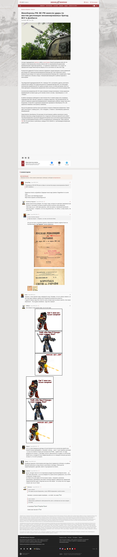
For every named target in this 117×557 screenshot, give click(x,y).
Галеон (26, 461)
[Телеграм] (21, 549)
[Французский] (72, 549)
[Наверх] (94, 549)
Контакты (69, 537)
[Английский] (62, 549)
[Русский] (60, 549)
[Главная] (20, 5)
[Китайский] (75, 549)
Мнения (61, 5)
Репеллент (29, 487)
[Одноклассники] (24, 549)
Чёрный (28, 446)
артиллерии (47, 62)
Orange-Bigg (27, 182)
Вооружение (49, 5)
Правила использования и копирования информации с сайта (32, 544)
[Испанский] (70, 549)
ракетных (36, 62)
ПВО (22, 121)
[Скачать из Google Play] (37, 549)
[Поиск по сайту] (96, 5)
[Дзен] (30, 549)
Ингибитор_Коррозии (31, 201)
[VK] (27, 549)
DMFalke (28, 305)
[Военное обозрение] (59, 2)
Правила (80, 537)
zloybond (28, 470)
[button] (86, 2)
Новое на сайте (73, 5)
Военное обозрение (25, 9)
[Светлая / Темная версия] (94, 5)
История (56, 5)
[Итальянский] (67, 549)
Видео (66, 5)
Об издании (75, 537)
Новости (42, 5)
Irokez (28, 214)
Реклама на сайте (63, 537)
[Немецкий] (65, 549)
